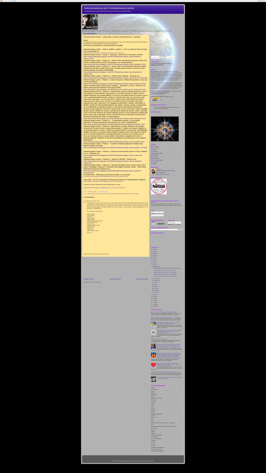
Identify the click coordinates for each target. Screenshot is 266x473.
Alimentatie (95, 193)
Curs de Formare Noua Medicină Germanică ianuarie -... (166, 276)
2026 (154, 249)
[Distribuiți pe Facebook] (106, 191)
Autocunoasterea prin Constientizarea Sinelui (109, 8)
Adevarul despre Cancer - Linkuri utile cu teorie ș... (165, 270)
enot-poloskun (142, 460)
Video (152, 163)
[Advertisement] (115, 267)
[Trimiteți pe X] (104, 191)
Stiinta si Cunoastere (134, 193)
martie (155, 288)
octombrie (156, 278)
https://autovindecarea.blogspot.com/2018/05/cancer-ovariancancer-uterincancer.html (115, 89)
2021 (154, 259)
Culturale (103, 193)
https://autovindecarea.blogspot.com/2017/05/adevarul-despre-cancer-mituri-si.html (104, 52)
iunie (155, 282)
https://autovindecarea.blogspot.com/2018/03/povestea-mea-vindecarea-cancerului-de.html (106, 176)
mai (155, 284)
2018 (154, 264)
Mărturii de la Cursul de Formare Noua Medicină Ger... (165, 274)
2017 (154, 294)
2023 (154, 255)
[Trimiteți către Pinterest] (107, 191)
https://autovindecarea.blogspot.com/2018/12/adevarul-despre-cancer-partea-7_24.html (115, 147)
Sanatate (121, 193)
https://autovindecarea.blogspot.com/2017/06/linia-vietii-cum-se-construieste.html (103, 181)
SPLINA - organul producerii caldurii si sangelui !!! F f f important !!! (165, 317)
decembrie (156, 266)
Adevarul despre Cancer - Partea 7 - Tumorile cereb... (165, 272)
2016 (154, 296)
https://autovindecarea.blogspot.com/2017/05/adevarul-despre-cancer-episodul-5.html (115, 118)
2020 (154, 261)
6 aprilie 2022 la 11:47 (95, 200)
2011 (154, 306)
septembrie (156, 280)
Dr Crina (159, 169)
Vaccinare (153, 162)
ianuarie (156, 292)
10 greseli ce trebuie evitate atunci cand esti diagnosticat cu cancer (165, 372)
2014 (154, 300)
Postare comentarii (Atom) (95, 282)
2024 (154, 253)
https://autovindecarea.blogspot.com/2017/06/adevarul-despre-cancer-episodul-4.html (115, 84)
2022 (154, 257)
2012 (154, 304)
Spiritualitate (126, 193)
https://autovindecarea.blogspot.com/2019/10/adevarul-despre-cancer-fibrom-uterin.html (115, 78)
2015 (154, 298)
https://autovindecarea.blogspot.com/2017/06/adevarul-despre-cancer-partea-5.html (114, 142)
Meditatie (117, 193)
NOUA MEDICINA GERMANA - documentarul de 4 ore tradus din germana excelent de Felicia (168, 323)
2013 (154, 302)
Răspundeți (89, 232)
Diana (88, 200)
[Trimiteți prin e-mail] (102, 191)
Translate (178, 224)
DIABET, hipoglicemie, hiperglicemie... (159, 339)
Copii (99, 193)
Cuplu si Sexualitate (109, 193)
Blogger (152, 460)
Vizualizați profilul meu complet (162, 174)
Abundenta (90, 193)
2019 (154, 263)
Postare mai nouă (88, 279)
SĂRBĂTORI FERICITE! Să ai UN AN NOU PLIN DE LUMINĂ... (167, 268)
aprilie (155, 286)
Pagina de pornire (115, 279)
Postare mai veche (142, 279)
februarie (156, 290)
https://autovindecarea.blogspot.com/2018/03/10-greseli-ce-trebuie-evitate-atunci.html (105, 187)
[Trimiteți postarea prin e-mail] (99, 191)
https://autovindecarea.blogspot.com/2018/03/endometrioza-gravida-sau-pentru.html (114, 124)
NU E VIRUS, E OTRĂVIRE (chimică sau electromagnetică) (164, 312)
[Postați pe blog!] (103, 191)
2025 (154, 251)
